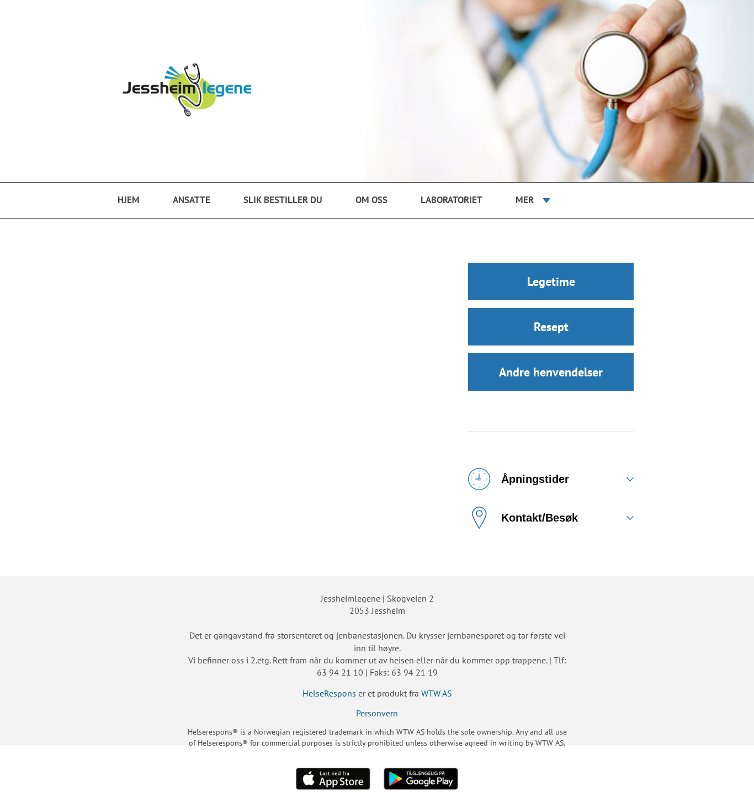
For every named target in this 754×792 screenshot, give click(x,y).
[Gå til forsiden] (377, 91)
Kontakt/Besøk (539, 518)
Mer (525, 200)
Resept (551, 326)
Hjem (129, 200)
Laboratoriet (451, 200)
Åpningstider (535, 479)
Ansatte (191, 200)
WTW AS (436, 693)
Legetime (551, 281)
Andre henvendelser (551, 372)
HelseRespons (329, 693)
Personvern (377, 713)
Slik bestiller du (282, 200)
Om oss (371, 200)
